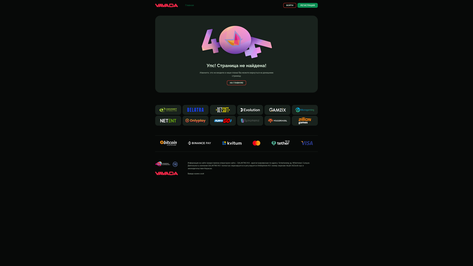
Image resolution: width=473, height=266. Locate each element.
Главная (189, 5)
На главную (236, 83)
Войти (289, 5)
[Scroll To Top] (322, 260)
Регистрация (307, 5)
